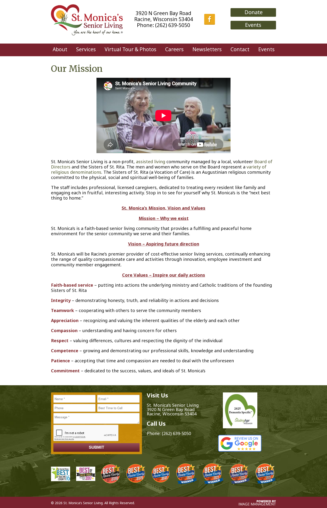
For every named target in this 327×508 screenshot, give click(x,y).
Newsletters (207, 49)
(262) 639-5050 (172, 25)
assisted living (150, 161)
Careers (174, 49)
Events (266, 49)
